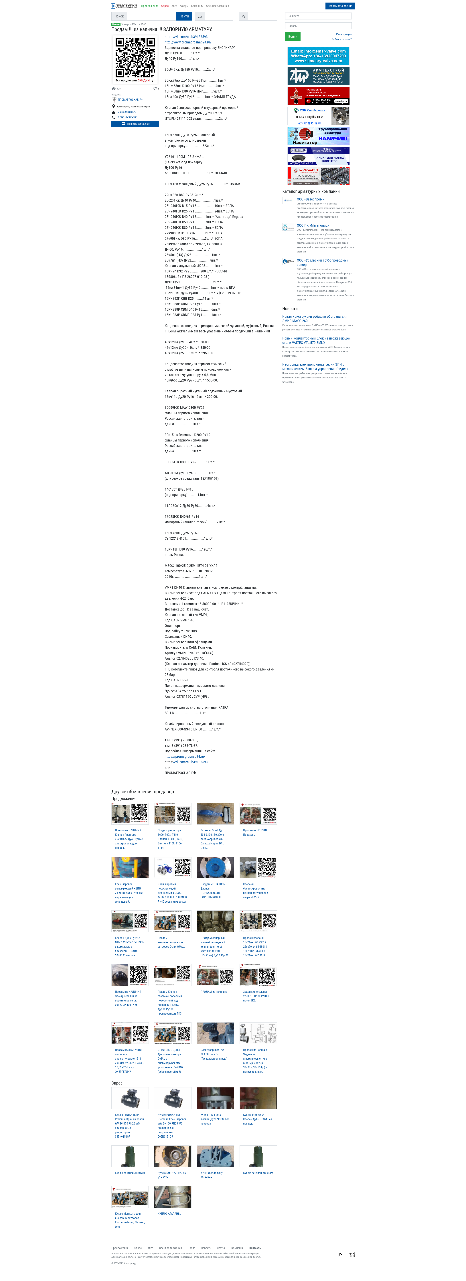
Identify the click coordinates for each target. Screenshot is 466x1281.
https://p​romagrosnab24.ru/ (185, 756)
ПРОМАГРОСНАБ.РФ (130, 99)
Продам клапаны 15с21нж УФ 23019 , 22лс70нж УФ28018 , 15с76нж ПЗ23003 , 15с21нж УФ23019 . (255, 946)
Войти (292, 36)
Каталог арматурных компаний (311, 191)
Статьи (221, 1248)
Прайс (191, 1248)
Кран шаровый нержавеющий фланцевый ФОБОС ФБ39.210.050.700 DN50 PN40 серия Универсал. (172, 892)
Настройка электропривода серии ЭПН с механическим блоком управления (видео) (315, 366)
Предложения (149, 6)
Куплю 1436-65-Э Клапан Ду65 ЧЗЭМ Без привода (257, 1119)
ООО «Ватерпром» (310, 199)
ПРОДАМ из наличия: (214, 991)
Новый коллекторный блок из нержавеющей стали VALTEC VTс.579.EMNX (316, 340)
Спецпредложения (217, 6)
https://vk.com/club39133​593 (186, 37)
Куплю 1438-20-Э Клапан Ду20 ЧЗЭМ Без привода (215, 1119)
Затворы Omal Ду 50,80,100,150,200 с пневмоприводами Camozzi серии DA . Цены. (212, 839)
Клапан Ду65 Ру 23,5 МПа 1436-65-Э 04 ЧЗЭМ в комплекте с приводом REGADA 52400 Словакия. (130, 946)
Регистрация (344, 34)
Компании (197, 6)
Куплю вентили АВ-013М (130, 1173)
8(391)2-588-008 (127, 117)
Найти (184, 16)
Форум (184, 6)
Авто (174, 6)
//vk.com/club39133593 (190, 762)
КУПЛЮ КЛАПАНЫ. (169, 1213)
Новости (290, 308)
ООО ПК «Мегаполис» (313, 225)
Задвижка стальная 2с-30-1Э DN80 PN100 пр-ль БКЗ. (256, 996)
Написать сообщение (135, 124)
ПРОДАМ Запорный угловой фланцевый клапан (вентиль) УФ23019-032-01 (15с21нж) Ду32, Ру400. (215, 946)
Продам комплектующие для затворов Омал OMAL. (171, 942)
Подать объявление (340, 6)
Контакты (255, 1248)
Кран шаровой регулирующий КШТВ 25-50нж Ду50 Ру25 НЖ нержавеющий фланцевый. (129, 892)
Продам (116, 24)
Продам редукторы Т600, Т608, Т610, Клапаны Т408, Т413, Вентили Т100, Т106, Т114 (170, 839)
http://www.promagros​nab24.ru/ (188, 42)
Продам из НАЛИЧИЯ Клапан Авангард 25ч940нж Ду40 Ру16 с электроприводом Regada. (129, 839)
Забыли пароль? (342, 39)
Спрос (165, 6)
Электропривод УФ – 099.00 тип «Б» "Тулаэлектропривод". (214, 1054)
